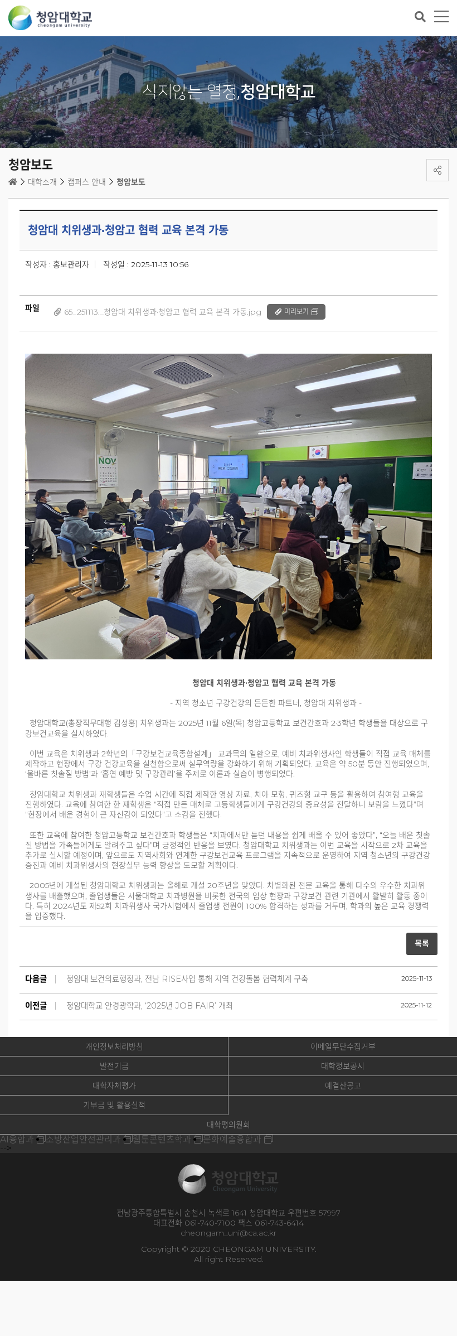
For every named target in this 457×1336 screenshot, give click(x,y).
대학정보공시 (342, 1066)
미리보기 (296, 311)
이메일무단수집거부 (343, 1046)
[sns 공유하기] (437, 170)
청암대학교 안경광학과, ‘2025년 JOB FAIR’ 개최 (149, 1006)
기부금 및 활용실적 (114, 1105)
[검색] (420, 16)
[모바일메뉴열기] (441, 17)
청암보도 (130, 182)
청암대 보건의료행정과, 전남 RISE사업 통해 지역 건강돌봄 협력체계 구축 (187, 979)
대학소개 (42, 182)
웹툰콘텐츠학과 (162, 1139)
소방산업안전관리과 (83, 1139)
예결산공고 (343, 1086)
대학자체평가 (114, 1086)
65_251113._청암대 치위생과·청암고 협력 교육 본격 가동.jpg (162, 312)
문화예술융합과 (232, 1139)
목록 (422, 943)
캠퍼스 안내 (86, 182)
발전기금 (114, 1066)
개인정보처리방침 (114, 1046)
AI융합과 (17, 1139)
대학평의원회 (228, 1125)
